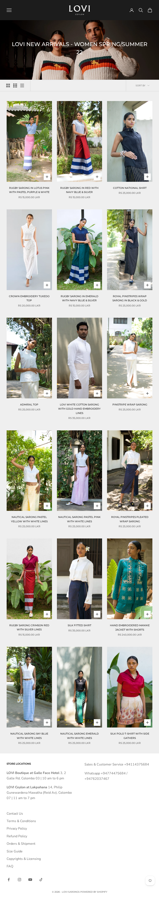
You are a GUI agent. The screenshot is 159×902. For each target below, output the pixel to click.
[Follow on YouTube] (30, 880)
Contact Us (15, 813)
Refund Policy (17, 836)
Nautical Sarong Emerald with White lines (79, 735)
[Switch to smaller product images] (15, 85)
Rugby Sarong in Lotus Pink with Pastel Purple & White (29, 190)
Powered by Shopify (93, 891)
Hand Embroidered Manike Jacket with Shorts (130, 627)
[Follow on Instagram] (19, 880)
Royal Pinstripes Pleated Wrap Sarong (129, 519)
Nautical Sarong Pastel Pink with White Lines (79, 519)
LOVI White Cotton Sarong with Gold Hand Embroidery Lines (79, 409)
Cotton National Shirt (130, 187)
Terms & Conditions (21, 821)
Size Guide (15, 851)
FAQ (10, 866)
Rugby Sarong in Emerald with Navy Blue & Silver (79, 298)
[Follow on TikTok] (41, 880)
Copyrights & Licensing (24, 859)
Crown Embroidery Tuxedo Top (29, 298)
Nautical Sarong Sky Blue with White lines (29, 735)
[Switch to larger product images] (8, 85)
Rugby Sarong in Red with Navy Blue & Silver (79, 190)
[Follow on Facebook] (9, 880)
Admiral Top (29, 404)
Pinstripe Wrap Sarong (129, 404)
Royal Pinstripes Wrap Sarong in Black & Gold (129, 298)
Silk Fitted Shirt (79, 625)
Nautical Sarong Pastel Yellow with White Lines (29, 519)
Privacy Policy (17, 828)
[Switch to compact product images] (22, 85)
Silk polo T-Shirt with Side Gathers (129, 735)
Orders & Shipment (21, 843)
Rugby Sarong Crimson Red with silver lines (29, 627)
